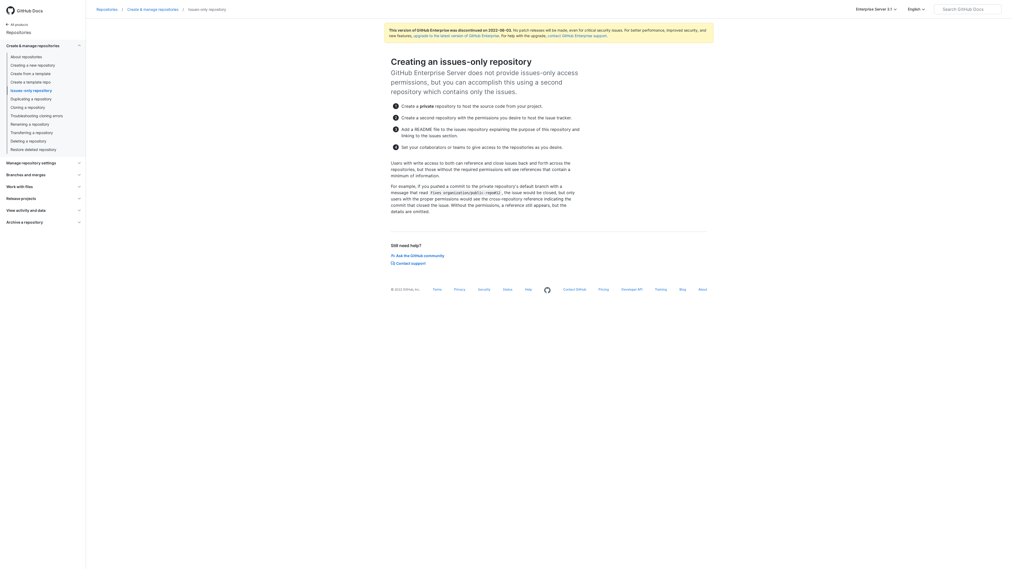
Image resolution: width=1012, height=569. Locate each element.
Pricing (604, 289)
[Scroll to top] (1000, 557)
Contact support (411, 263)
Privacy (459, 289)
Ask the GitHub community (420, 255)
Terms (437, 289)
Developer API (632, 289)
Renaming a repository (30, 124)
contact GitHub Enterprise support (577, 35)
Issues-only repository (31, 90)
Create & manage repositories (155, 9)
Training (661, 289)
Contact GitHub (574, 289)
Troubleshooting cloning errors (37, 116)
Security (484, 289)
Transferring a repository (32, 132)
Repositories (18, 32)
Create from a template (31, 73)
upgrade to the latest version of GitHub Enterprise (456, 35)
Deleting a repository (28, 141)
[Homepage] (547, 290)
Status (507, 289)
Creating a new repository (33, 65)
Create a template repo (31, 82)
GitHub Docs (30, 10)
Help (528, 289)
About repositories (26, 57)
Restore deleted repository (33, 149)
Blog (682, 289)
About (702, 289)
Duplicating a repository (31, 99)
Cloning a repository (28, 107)
